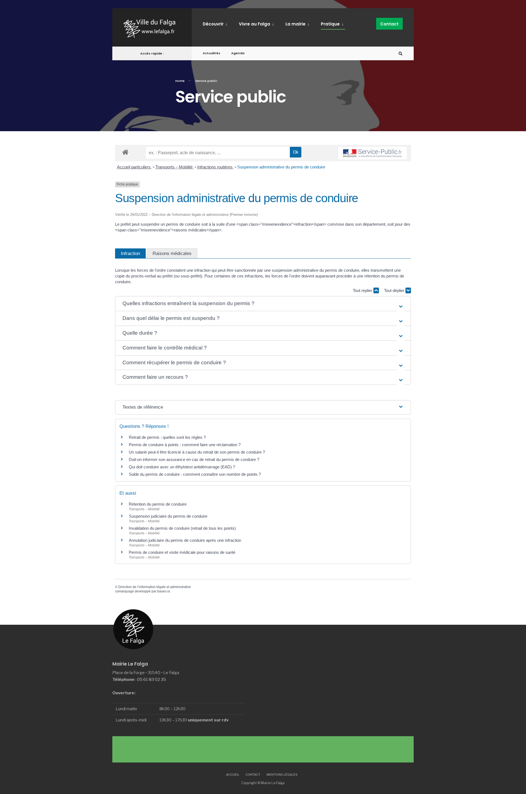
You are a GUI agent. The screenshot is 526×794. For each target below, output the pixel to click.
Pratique (330, 24)
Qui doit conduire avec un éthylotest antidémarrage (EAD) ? (182, 467)
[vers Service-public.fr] (372, 153)
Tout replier (363, 290)
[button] (263, 303)
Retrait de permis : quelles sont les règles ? (167, 437)
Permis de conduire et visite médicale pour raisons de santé (182, 552)
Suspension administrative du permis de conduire (281, 167)
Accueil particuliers (134, 167)
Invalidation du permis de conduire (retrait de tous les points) (182, 528)
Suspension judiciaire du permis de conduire (168, 516)
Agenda (237, 53)
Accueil (232, 774)
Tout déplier (394, 290)
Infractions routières (215, 167)
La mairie (295, 24)
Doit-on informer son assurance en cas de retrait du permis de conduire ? (194, 459)
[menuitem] (218, 23)
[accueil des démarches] (125, 152)
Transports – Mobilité (174, 167)
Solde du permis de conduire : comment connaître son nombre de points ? (195, 474)
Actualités (211, 53)
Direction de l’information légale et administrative (154, 587)
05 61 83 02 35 (151, 679)
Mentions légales (282, 774)
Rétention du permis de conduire (158, 504)
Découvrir (213, 24)
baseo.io (163, 591)
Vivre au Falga (254, 24)
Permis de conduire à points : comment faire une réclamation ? (185, 444)
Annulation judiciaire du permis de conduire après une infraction (185, 540)
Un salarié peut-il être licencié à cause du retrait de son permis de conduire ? (197, 452)
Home (180, 81)
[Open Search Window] (400, 53)
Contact (389, 24)
